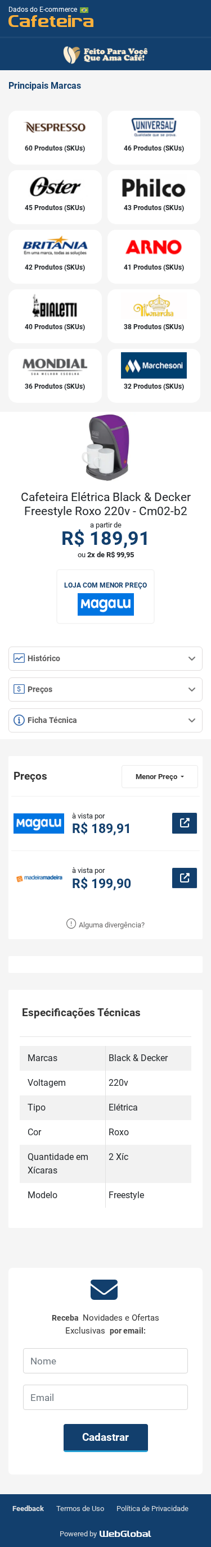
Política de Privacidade (152, 1508)
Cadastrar (105, 1437)
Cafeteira (51, 20)
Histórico (43, 658)
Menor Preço (157, 776)
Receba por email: (105, 1324)
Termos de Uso (80, 1508)
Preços (39, 689)
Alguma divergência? (111, 925)
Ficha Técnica (51, 720)
